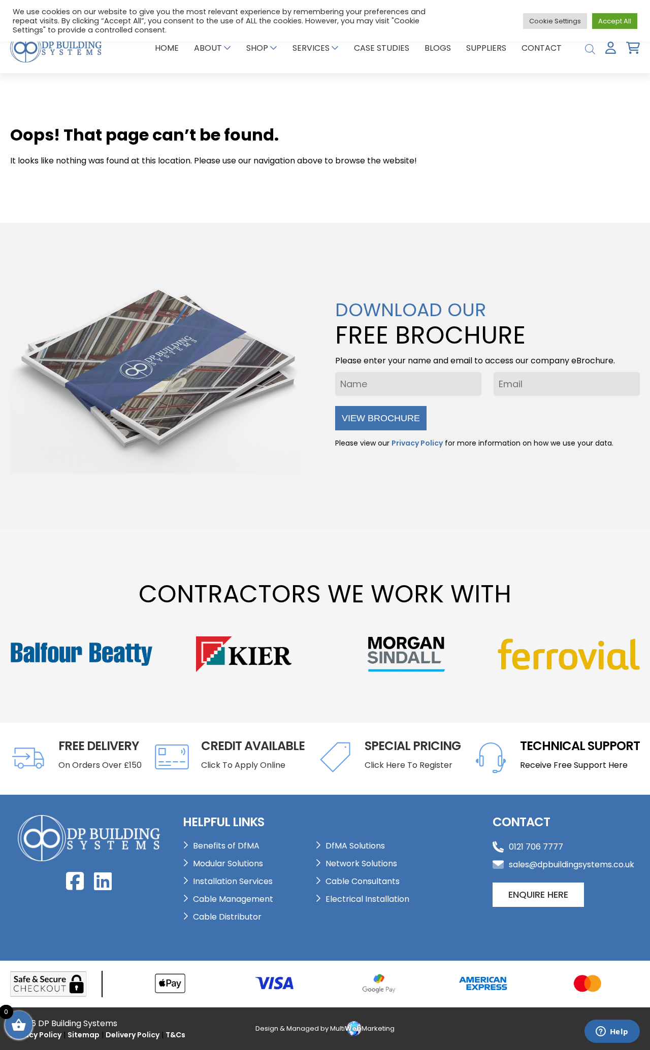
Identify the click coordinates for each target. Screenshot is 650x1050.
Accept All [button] (614, 21)
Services (311, 48)
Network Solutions (361, 863)
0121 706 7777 (536, 847)
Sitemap (84, 1035)
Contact (542, 48)
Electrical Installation (367, 899)
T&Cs (175, 1035)
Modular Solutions (228, 863)
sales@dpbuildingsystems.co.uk (571, 864)
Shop (257, 48)
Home (167, 48)
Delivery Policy (132, 1035)
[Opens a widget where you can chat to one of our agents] (612, 1032)
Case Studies (381, 48)
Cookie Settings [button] (555, 21)
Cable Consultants (363, 881)
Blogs (438, 48)
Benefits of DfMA (226, 846)
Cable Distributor (227, 917)
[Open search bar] (590, 48)
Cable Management (233, 899)
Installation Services (233, 881)
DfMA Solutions (355, 846)
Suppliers (486, 48)
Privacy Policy (417, 443)
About (208, 48)
